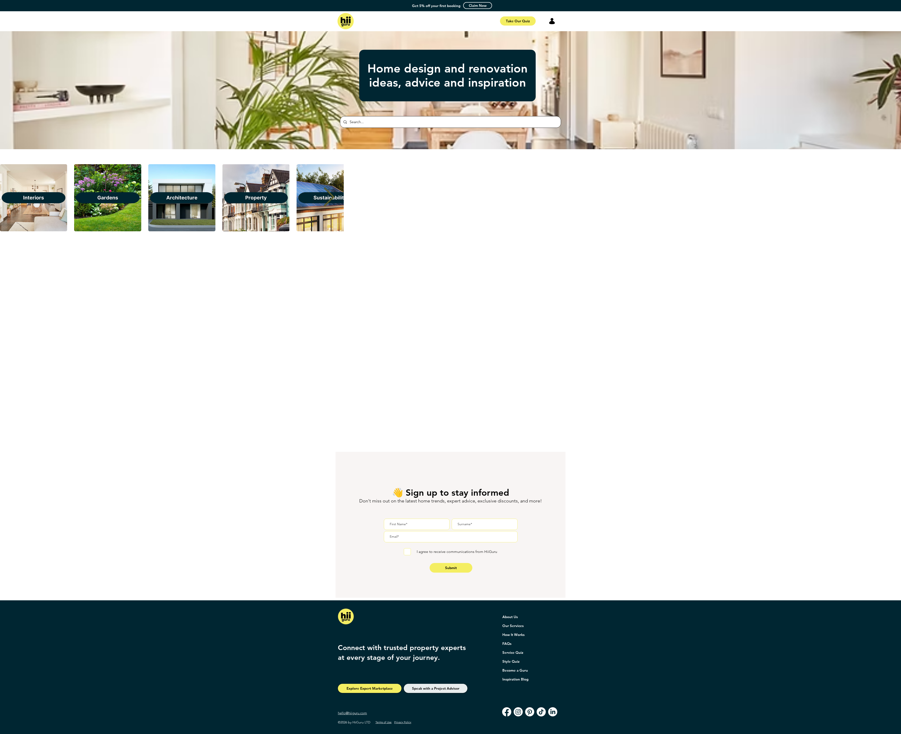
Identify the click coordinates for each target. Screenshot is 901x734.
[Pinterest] (529, 711)
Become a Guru (515, 670)
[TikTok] (541, 711)
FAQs (507, 643)
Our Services (513, 626)
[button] (477, 5)
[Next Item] (329, 198)
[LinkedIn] (552, 711)
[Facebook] (506, 711)
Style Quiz (510, 661)
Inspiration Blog (515, 679)
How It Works (513, 634)
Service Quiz (512, 652)
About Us (510, 617)
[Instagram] (518, 711)
